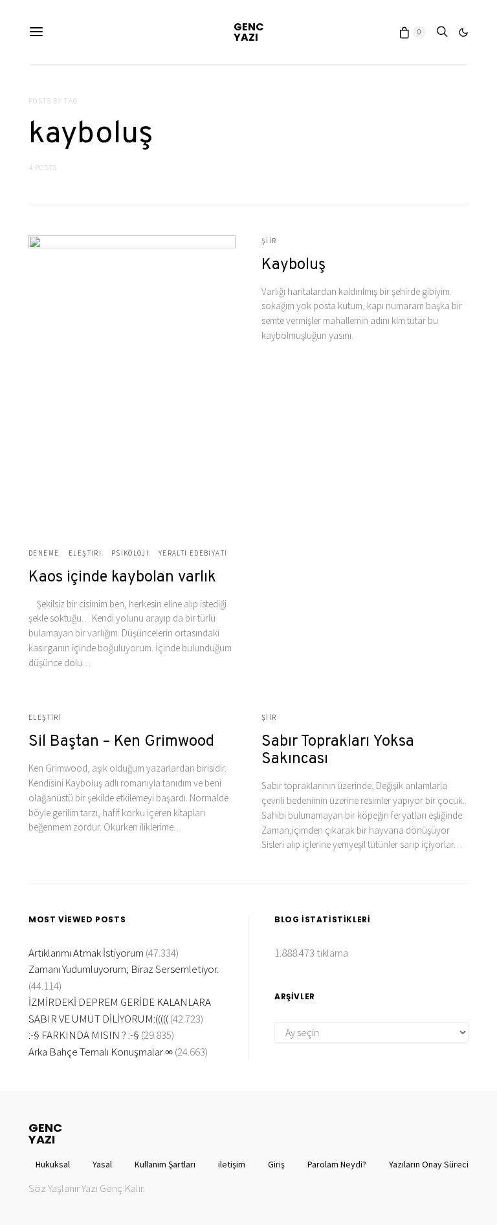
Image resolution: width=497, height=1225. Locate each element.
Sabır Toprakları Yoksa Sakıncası (337, 750)
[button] (463, 32)
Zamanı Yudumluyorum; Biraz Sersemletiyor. (123, 969)
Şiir (269, 240)
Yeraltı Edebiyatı (193, 553)
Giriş (276, 1164)
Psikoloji (130, 553)
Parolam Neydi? (336, 1164)
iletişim (231, 1164)
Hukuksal (53, 1164)
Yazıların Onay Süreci (429, 1164)
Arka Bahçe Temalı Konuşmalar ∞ (100, 1052)
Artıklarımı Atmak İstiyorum (86, 953)
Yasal (102, 1164)
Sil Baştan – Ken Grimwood (121, 742)
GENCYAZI (249, 32)
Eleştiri (85, 553)
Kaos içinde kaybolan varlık (122, 577)
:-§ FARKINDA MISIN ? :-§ (83, 1035)
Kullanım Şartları (165, 1164)
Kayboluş (293, 265)
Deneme (43, 553)
